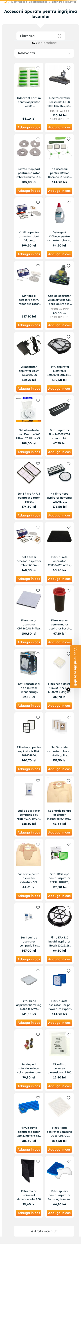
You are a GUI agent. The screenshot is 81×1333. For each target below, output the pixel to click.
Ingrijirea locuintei (64, 1)
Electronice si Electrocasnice (29, 1)
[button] (75, 666)
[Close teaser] (68, 689)
